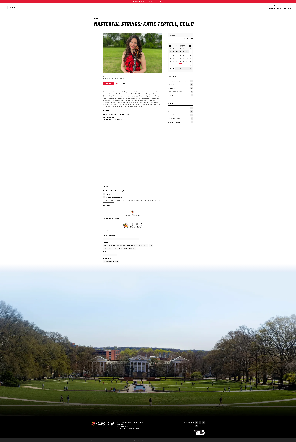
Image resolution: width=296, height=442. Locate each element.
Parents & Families (108, 248)
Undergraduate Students (180, 119)
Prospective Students (180, 122)
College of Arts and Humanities (131, 238)
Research (180, 95)
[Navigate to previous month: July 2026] (170, 46)
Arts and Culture (107, 254)
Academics (180, 85)
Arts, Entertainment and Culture (180, 81)
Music (114, 254)
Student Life (180, 88)
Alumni (140, 245)
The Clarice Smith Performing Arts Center (117, 114)
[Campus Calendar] (12, 7)
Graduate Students (180, 115)
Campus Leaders (123, 248)
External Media (132, 248)
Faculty (180, 108)
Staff (180, 112)
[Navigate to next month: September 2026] (190, 46)
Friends (115, 248)
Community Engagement (180, 92)
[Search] (191, 35)
